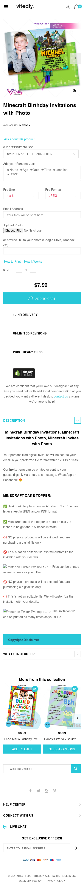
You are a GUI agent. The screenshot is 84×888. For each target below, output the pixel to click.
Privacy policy (54, 880)
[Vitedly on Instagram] (46, 791)
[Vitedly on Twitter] (38, 791)
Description (14, 420)
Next (77, 718)
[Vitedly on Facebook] (30, 791)
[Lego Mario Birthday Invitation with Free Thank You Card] (22, 706)
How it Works (32, 261)
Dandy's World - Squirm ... (62, 739)
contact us (61, 396)
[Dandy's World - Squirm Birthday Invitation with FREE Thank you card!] (62, 706)
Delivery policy (30, 880)
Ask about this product (18, 139)
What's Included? (19, 654)
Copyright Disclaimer (23, 639)
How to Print (12, 261)
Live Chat (18, 826)
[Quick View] (35, 689)
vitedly (38, 875)
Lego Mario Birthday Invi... (22, 739)
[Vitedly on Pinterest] (54, 791)
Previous (7, 718)
